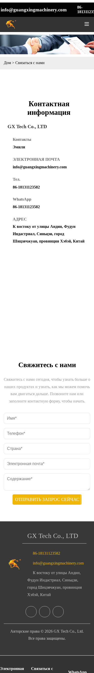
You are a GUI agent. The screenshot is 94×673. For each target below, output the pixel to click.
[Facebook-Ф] (31, 611)
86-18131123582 (26, 187)
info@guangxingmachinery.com (34, 9)
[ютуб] (58, 611)
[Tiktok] (44, 611)
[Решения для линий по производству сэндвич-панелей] (15, 564)
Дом (7, 63)
